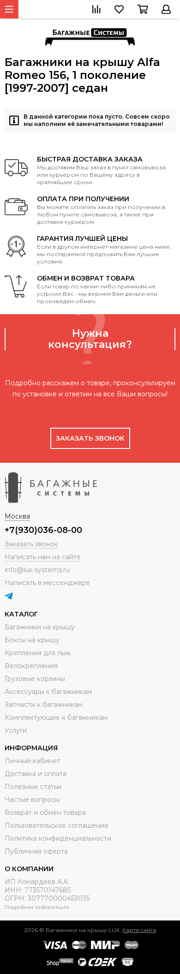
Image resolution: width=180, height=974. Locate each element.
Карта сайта (139, 929)
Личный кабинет (32, 761)
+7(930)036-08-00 (43, 530)
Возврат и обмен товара (45, 812)
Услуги (16, 730)
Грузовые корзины (35, 679)
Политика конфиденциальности (58, 838)
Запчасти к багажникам (44, 704)
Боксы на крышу (32, 640)
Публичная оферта (36, 851)
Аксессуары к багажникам (48, 691)
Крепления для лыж (38, 653)
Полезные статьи (33, 787)
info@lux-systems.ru (37, 570)
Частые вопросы (32, 799)
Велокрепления (31, 666)
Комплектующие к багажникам (56, 717)
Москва (17, 516)
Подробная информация (37, 907)
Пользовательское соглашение (56, 825)
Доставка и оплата (35, 774)
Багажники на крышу (40, 627)
